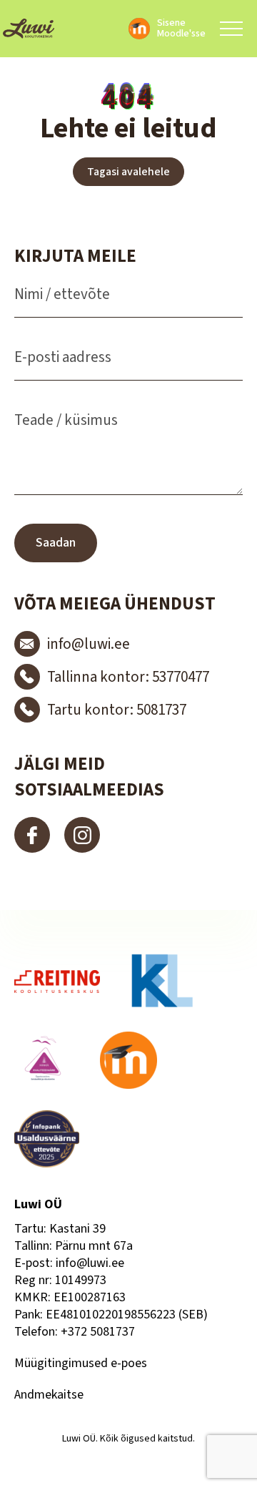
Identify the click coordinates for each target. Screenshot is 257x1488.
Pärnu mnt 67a (94, 1246)
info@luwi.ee (90, 1263)
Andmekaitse (49, 1395)
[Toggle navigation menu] (231, 28)
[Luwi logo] (28, 28)
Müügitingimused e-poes (80, 1363)
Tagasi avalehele (128, 172)
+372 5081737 (98, 1332)
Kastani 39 (77, 1229)
